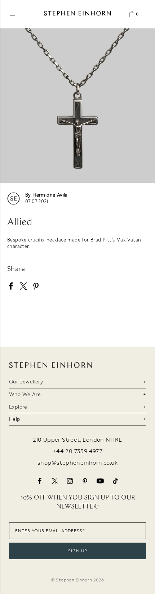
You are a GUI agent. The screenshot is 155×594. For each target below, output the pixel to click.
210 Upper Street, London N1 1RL (77, 440)
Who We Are (25, 394)
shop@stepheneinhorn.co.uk (77, 463)
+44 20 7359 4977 (77, 451)
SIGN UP (77, 550)
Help (15, 419)
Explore (18, 407)
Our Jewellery (26, 382)
